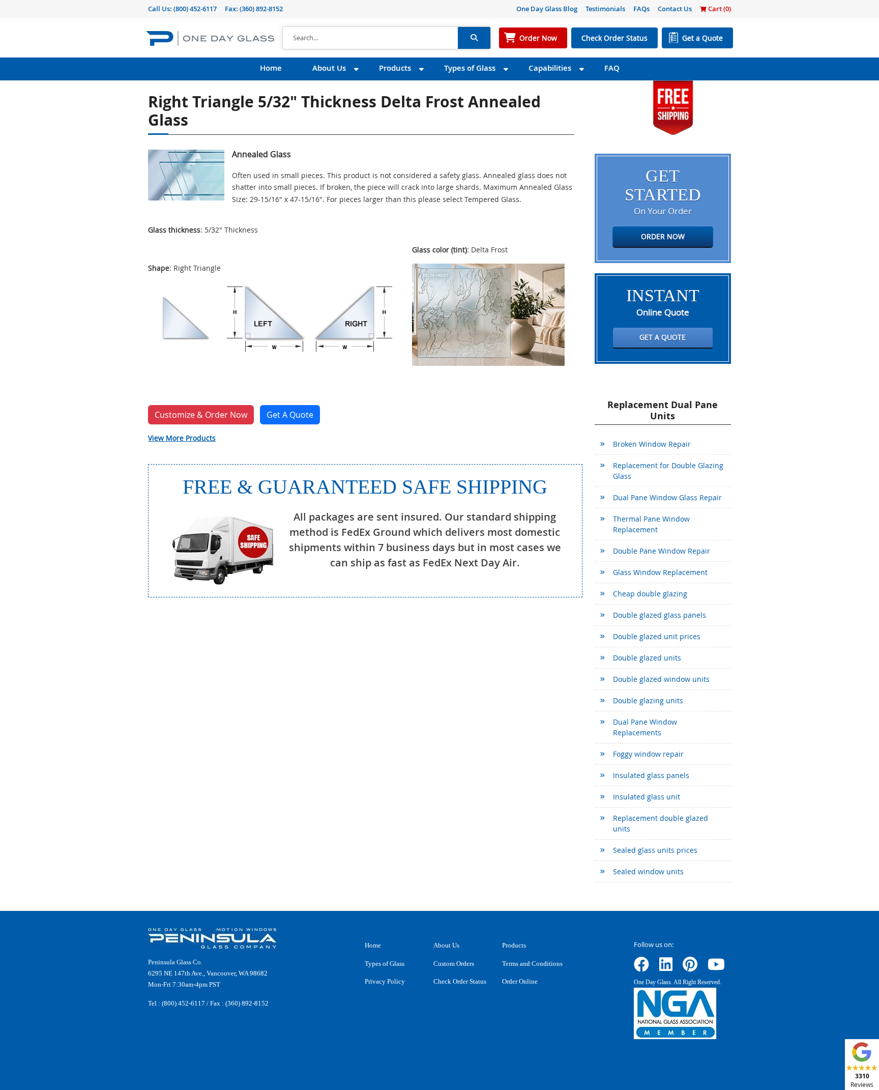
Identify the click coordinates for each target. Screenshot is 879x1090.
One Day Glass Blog (546, 8)
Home (271, 68)
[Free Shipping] (673, 106)
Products (395, 68)
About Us (329, 68)
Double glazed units (647, 658)
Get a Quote (702, 38)
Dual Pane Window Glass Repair (667, 497)
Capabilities (550, 68)
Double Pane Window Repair (661, 551)
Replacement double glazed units (660, 823)
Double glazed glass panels (659, 615)
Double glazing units (648, 700)
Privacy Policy (385, 981)
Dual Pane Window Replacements (645, 727)
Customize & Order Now (201, 414)
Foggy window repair (648, 754)
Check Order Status (614, 38)
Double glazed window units (661, 679)
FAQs (641, 8)
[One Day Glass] (210, 37)
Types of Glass (469, 68)
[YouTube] (716, 967)
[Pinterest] (690, 967)
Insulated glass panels (651, 775)
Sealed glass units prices (655, 850)
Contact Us (675, 8)
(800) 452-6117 (195, 8)
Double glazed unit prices (656, 636)
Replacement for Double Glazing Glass (668, 471)
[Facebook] (641, 967)
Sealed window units (648, 871)
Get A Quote (290, 414)
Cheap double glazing (650, 593)
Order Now (538, 38)
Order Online (520, 981)
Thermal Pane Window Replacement (651, 524)
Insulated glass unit (646, 796)
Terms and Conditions (532, 963)
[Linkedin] (665, 967)
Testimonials (605, 8)
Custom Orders (453, 963)
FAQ (612, 68)
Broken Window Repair (652, 444)
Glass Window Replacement (660, 572)
